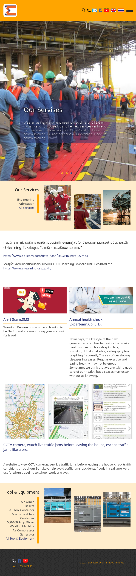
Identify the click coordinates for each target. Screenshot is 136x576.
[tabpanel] (68, 101)
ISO (14, 566)
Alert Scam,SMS (16, 319)
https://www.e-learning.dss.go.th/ (27, 268)
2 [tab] (68, 174)
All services (26, 208)
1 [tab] (63, 174)
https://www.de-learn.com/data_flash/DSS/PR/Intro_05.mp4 (45, 256)
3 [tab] (72, 174)
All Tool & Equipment (20, 538)
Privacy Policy (25, 566)
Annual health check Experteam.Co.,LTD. (86, 322)
